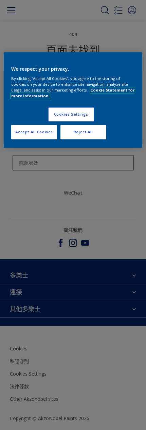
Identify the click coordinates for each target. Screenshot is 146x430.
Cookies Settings (71, 114)
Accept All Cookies (34, 132)
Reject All (83, 132)
